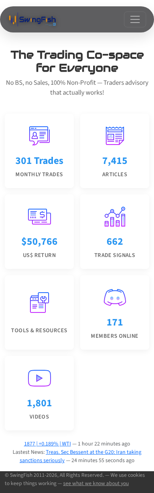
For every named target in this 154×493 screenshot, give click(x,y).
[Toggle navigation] (135, 19)
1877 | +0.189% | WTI (47, 444)
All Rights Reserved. (82, 475)
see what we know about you (96, 483)
